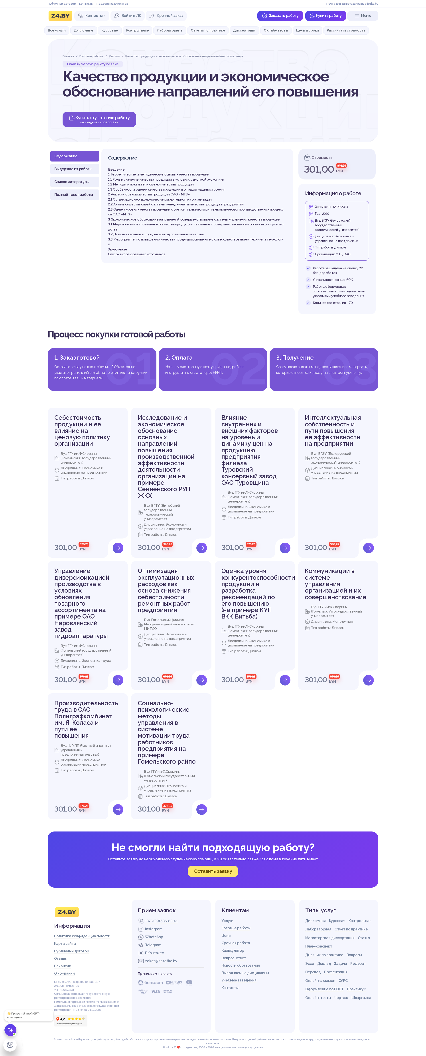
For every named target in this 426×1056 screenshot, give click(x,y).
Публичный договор (62, 3)
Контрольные (137, 30)
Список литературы (71, 182)
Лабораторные (170, 30)
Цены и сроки (307, 30)
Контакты (86, 3)
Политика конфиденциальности (82, 936)
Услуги (227, 921)
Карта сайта (65, 944)
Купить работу (329, 16)
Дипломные (83, 30)
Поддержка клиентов (112, 3)
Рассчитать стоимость (346, 30)
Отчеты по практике (208, 30)
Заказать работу (284, 16)
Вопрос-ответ (234, 958)
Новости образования (241, 965)
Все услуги (57, 30)
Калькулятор (233, 950)
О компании (64, 973)
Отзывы (60, 958)
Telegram (153, 945)
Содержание (65, 156)
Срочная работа (236, 943)
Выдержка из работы (73, 169)
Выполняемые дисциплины (245, 973)
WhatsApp (154, 937)
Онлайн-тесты (276, 30)
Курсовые (110, 30)
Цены (226, 936)
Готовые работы (236, 928)
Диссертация (244, 30)
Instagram (153, 929)
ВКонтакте (154, 953)
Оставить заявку (213, 871)
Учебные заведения (239, 980)
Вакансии (62, 966)
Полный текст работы (73, 195)
